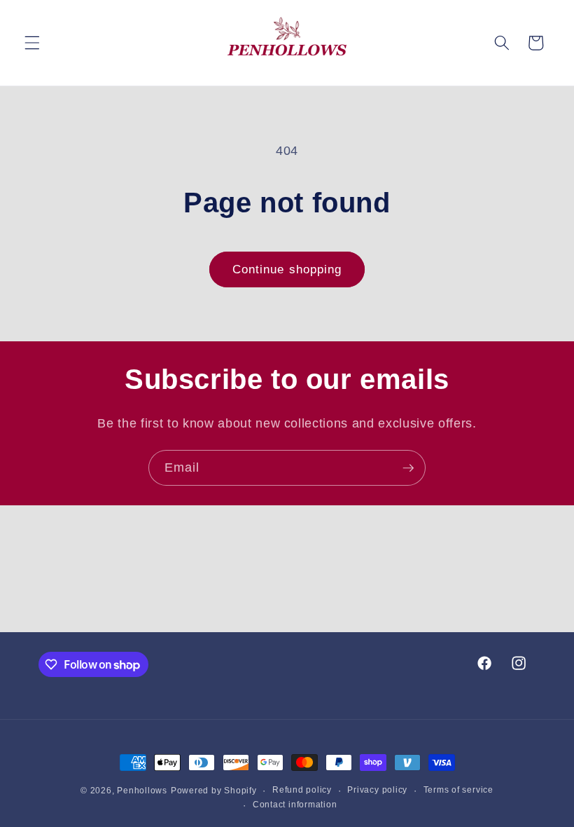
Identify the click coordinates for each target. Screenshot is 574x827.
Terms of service (458, 790)
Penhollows (142, 790)
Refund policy (302, 790)
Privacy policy (377, 790)
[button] (32, 43)
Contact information (295, 804)
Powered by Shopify (214, 790)
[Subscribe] (408, 468)
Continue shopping (287, 269)
